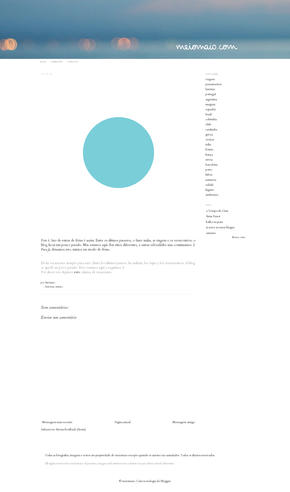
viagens (210, 79)
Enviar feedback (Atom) (71, 429)
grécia (209, 135)
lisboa (208, 175)
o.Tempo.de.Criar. (217, 211)
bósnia (209, 149)
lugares (209, 190)
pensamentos (213, 84)
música (59, 286)
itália (208, 144)
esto (77, 272)
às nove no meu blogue (220, 227)
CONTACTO (72, 61)
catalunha (211, 130)
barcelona (211, 165)
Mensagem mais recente (57, 422)
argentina (211, 99)
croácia (209, 139)
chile (208, 124)
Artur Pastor (213, 216)
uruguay (210, 104)
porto (208, 170)
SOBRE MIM (57, 61)
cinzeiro (211, 233)
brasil (208, 114)
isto (68, 249)
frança (209, 155)
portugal (210, 94)
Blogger (166, 481)
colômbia (211, 119)
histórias (49, 286)
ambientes (211, 195)
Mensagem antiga (183, 422)
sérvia (209, 160)
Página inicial (122, 422)
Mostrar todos (238, 237)
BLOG (43, 61)
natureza (210, 180)
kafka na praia (214, 222)
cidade (209, 185)
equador (210, 109)
